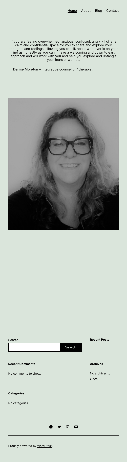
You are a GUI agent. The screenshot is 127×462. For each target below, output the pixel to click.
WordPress (44, 446)
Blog (98, 11)
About (86, 11)
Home (72, 11)
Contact (112, 11)
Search (13, 340)
